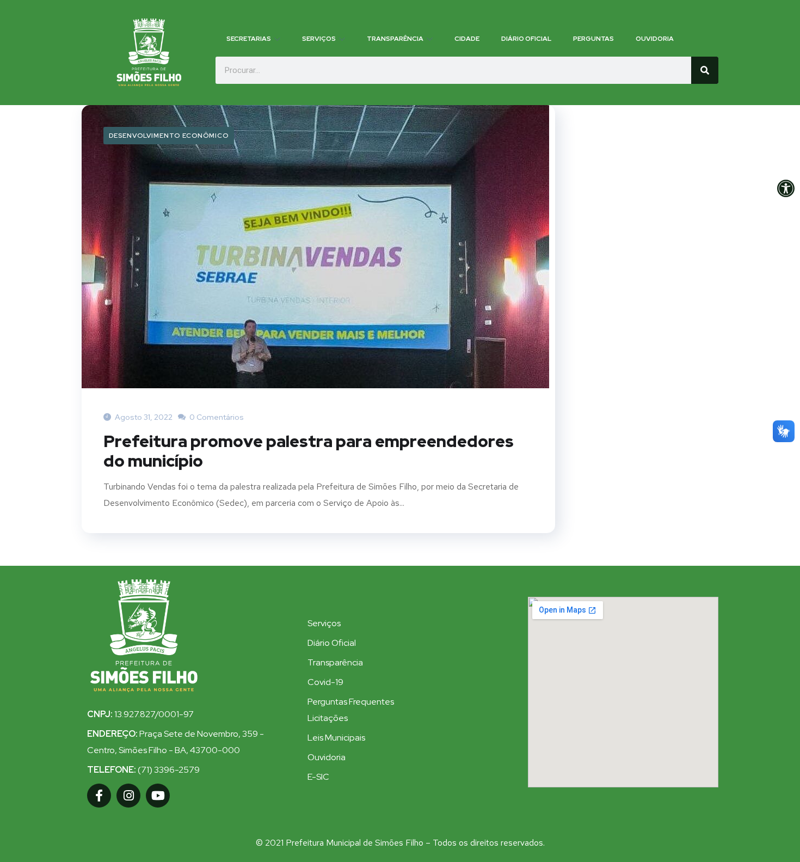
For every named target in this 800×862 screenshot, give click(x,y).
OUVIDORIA (655, 38)
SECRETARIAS (248, 38)
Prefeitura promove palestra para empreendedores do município (308, 450)
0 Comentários (216, 417)
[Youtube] (158, 796)
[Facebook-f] (99, 796)
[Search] (704, 70)
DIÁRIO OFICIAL (526, 38)
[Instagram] (128, 796)
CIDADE (466, 38)
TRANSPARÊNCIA (395, 38)
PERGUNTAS (593, 38)
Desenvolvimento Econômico (169, 135)
